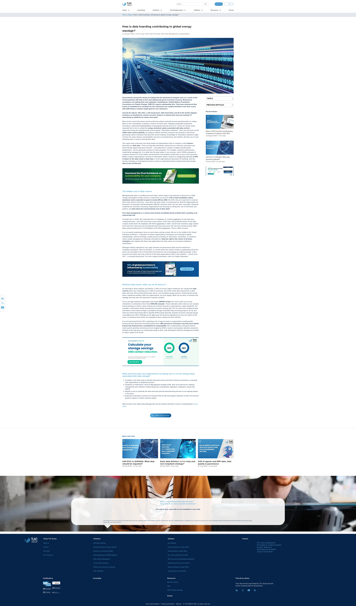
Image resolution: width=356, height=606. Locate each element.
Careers (46, 547)
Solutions (156, 10)
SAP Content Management (101, 559)
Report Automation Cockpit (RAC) (178, 567)
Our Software (172, 543)
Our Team (46, 551)
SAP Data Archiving (99, 543)
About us (46, 543)
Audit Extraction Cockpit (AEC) (177, 551)
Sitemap (178, 604)
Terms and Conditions (152, 604)
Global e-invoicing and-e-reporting (104, 567)
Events (231, 10)
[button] (229, 4)
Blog (130, 15)
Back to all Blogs (162, 415)
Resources (214, 10)
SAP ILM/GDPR (98, 571)
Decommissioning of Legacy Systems (105, 547)
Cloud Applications (176, 10)
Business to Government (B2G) (103, 551)
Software (197, 10)
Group (124, 10)
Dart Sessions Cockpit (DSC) (177, 571)
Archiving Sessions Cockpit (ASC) (178, 547)
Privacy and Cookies (167, 604)
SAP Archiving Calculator (175, 590)
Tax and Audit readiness (100, 563)
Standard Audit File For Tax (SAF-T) (179, 563)
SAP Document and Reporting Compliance (181, 559)
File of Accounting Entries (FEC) (178, 555)
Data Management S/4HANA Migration (105, 555)
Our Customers (48, 555)
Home (124, 15)
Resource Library (172, 582)
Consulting (141, 10)
